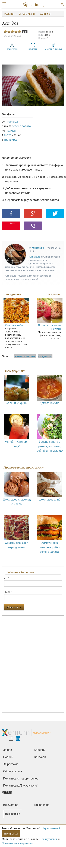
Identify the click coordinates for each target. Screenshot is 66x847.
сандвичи (45, 13)
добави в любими (53, 48)
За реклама (10, 764)
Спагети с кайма (14, 325)
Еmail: (8, 592)
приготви (33, 48)
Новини (8, 757)
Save (12, 223)
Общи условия (48, 839)
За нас (7, 749)
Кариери (39, 749)
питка (7, 135)
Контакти (40, 757)
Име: (7, 578)
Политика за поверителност (19, 843)
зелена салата (21, 126)
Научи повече (50, 828)
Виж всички (12, 813)
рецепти (9, 13)
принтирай (12, 48)
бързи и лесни (27, 13)
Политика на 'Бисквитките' (20, 785)
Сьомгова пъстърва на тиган (49, 326)
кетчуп (11, 131)
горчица (12, 121)
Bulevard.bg (10, 804)
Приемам (11, 833)
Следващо (54, 294)
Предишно (12, 294)
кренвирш (10, 139)
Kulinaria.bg (38, 247)
